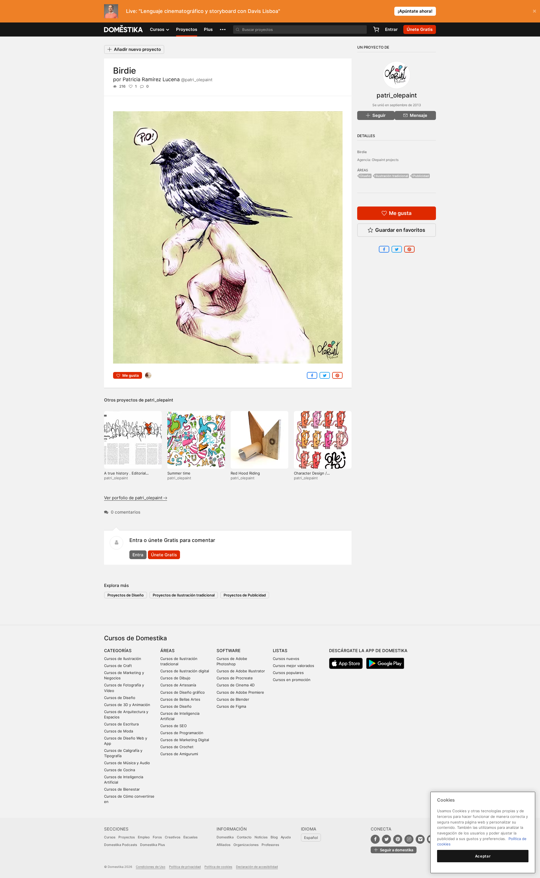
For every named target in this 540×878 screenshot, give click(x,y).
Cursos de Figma (231, 706)
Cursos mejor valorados (293, 665)
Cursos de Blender (233, 699)
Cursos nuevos (286, 658)
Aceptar (483, 856)
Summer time (178, 473)
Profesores (270, 845)
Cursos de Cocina (119, 770)
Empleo (144, 837)
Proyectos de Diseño (125, 595)
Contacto (244, 837)
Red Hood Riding (245, 473)
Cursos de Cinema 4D (236, 685)
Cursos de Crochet (177, 747)
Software (228, 650)
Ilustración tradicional (392, 176)
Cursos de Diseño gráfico (182, 692)
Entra (137, 554)
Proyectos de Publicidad (245, 595)
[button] (222, 29)
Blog (274, 837)
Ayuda (286, 837)
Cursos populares (288, 672)
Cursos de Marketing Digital (184, 740)
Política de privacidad (185, 867)
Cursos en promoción (291, 679)
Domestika (225, 837)
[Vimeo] (420, 839)
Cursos (109, 837)
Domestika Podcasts (120, 845)
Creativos (172, 837)
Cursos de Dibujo (175, 678)
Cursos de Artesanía (178, 685)
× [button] (534, 11)
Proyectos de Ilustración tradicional (184, 595)
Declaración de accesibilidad (257, 867)
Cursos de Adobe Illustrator (241, 671)
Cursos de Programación (181, 732)
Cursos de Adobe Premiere (240, 692)
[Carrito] (376, 29)
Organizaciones (245, 845)
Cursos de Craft (118, 665)
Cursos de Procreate (235, 678)
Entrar (391, 29)
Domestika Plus (152, 845)
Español (311, 837)
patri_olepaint (159, 400)
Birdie (362, 152)
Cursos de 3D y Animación (127, 704)
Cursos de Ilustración (122, 658)
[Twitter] (386, 839)
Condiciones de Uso (150, 867)
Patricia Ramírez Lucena (167, 79)
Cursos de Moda (118, 731)
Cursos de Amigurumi (179, 754)
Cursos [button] (157, 29)
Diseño (365, 176)
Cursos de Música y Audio (127, 763)
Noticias (261, 837)
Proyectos (186, 29)
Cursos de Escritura (121, 724)
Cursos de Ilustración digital (184, 671)
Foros (157, 837)
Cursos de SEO (173, 725)
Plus (208, 29)
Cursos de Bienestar (122, 789)
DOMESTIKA (123, 29)
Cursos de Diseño (119, 697)
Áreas (167, 650)
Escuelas (190, 837)
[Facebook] (375, 839)
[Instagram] (408, 839)
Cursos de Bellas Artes (180, 699)
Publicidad (421, 176)
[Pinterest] (397, 839)
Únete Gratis (164, 554)
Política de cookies (218, 867)
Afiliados (223, 845)
